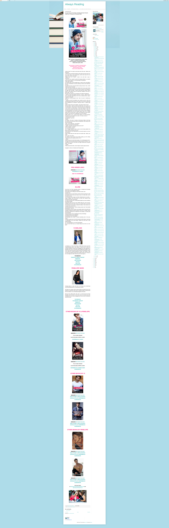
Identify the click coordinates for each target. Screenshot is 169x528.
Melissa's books (96, 12)
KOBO (75, 396)
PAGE (78, 257)
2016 (94, 264)
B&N (71, 396)
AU (83, 169)
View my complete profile (96, 39)
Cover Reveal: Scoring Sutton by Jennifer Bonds (98, 203)
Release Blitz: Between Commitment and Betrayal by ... (98, 185)
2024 (94, 44)
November (95, 47)
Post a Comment (68, 510)
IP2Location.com (70, 519)
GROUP (82, 257)
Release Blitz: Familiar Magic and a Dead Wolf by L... (98, 201)
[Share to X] (77, 505)
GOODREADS (77, 264)
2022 (94, 258)
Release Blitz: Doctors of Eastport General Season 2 (98, 239)
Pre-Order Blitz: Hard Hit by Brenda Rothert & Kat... (98, 252)
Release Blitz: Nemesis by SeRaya (98, 118)
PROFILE (73, 257)
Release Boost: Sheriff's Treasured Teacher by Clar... (98, 251)
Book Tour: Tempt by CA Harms (98, 194)
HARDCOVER (81, 367)
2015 (94, 265)
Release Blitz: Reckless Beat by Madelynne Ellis (98, 112)
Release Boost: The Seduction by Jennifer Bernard (98, 65)
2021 (94, 259)
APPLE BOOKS (81, 396)
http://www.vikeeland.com (78, 487)
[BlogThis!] (76, 505)
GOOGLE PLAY (74, 398)
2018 (94, 262)
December (95, 46)
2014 (94, 266)
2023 (94, 45)
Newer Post (66, 512)
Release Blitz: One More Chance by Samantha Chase (98, 128)
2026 (94, 42)
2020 (94, 260)
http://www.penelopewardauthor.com (77, 486)
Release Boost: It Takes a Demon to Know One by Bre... (98, 207)
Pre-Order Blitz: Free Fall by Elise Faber (99, 151)
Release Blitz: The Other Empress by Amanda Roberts (98, 224)
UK (79, 169)
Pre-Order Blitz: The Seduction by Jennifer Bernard (98, 152)
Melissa (97, 29)
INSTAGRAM (78, 260)
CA (81, 169)
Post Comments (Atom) (71, 513)
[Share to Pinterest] (78, 505)
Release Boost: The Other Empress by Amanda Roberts (98, 124)
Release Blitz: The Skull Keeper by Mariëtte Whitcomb (98, 210)
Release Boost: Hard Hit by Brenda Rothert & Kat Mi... (98, 154)
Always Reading (74, 4)
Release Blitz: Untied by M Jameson (98, 214)
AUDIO (81, 171)
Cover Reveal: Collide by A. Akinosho (98, 135)
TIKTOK (78, 261)
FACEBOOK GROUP (78, 300)
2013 (94, 267)
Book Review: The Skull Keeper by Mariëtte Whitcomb (98, 212)
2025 (94, 43)
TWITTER (77, 306)
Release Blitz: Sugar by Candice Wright (99, 193)
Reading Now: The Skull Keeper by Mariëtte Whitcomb (98, 247)
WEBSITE (77, 258)
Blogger (91, 522)
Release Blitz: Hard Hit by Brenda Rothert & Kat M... (98, 222)
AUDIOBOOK (77, 369)
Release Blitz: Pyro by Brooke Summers (99, 202)
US (76, 169)
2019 (94, 261)
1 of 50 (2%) (102, 31)
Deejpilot (86, 522)
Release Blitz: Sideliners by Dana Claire (99, 134)
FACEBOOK (78, 299)
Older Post (88, 512)
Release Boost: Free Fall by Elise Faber (99, 67)
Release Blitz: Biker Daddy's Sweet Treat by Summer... (98, 126)
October (95, 48)
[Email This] (75, 505)
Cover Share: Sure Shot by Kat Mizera (98, 175)
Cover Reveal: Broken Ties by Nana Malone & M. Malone (98, 219)
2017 (94, 263)
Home (78, 512)
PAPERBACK (75, 171)
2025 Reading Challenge (98, 28)
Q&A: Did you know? (96, 213)
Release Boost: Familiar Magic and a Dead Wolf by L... (98, 131)
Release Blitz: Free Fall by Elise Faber (98, 111)
